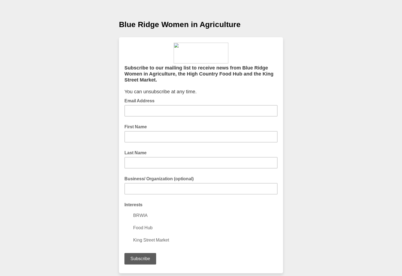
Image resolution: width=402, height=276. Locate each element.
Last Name (135, 152)
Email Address (141, 100)
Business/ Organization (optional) (159, 178)
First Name (135, 126)
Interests (133, 204)
